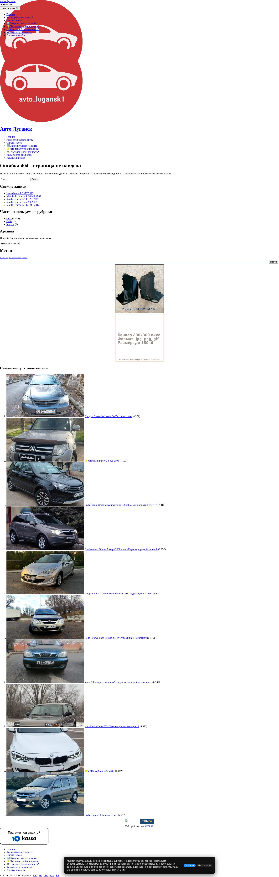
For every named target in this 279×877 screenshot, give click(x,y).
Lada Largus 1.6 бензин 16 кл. (101, 815)
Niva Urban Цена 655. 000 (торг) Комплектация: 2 (112, 726)
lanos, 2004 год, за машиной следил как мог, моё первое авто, (118, 682)
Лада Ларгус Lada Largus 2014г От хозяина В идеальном (116, 637)
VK (35, 875)
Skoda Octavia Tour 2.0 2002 (21, 202)
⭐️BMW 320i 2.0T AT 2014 (99, 770)
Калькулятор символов (19, 32)
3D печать (4, 258)
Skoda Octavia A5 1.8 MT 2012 (22, 205)
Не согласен (204, 865)
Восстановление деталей (18, 258)
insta (52, 875)
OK (46, 875)
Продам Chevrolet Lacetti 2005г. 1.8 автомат (108, 416)
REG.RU (149, 826)
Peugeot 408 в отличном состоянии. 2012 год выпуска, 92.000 (118, 593)
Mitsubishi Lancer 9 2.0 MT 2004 (23, 196)
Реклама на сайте (15, 35)
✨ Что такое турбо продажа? (22, 26)
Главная (10, 14)
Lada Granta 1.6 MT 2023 (19, 193)
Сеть (9, 218)
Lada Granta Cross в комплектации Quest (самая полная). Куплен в (121, 505)
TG (40, 875)
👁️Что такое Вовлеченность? (22, 29)
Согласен (190, 865)
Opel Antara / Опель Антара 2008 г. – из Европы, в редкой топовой (121, 549)
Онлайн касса (14, 20)
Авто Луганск (8, 1)
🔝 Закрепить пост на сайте (21, 23)
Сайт (9, 221)
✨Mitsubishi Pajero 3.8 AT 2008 (102, 460)
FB (57, 875)
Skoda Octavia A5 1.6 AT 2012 (22, 199)
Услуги (10, 224)
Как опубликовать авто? (19, 17)
